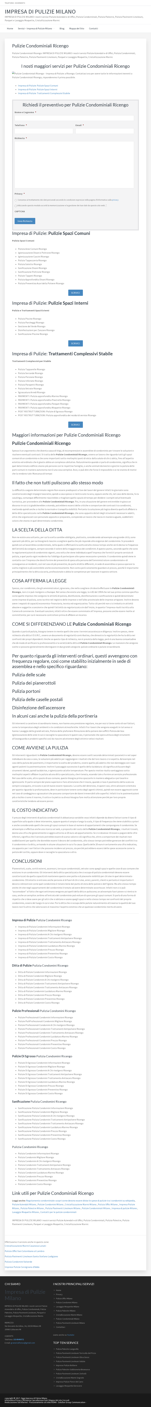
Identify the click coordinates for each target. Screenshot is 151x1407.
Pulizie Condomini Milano (51, 1204)
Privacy (20, 193)
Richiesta (21, 138)
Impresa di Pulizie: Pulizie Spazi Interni (37, 89)
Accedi (66, 1400)
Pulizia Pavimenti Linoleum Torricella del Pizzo (76, 1353)
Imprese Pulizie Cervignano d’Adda (22, 1266)
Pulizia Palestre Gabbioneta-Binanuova (73, 1369)
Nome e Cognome (25, 112)
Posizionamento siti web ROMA (43, 1402)
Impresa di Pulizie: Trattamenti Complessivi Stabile (44, 93)
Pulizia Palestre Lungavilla (67, 1349)
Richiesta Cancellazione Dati (35, 1400)
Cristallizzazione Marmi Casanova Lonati (25, 1245)
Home (58, 1290)
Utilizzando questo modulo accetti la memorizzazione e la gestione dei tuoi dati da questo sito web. (62, 205)
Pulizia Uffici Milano (108, 1204)
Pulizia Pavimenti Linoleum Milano (63, 1208)
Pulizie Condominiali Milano (96, 1208)
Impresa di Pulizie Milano (40, 11)
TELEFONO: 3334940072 (15, 3)
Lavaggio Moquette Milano (25, 1212)
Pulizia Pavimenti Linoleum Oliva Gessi (72, 1357)
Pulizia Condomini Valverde (18, 1261)
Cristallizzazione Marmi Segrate (70, 1377)
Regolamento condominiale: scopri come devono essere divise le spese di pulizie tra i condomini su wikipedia (80, 1200)
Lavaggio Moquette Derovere (69, 1385)
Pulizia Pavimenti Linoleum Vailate (70, 1361)
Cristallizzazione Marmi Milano (81, 1204)
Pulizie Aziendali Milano (24, 1204)
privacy (115, 199)
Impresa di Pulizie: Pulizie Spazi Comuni (38, 85)
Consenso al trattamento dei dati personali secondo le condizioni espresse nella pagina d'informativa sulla (68, 199)
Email (80, 125)
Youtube (70, 1335)
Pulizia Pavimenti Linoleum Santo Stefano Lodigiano (31, 1256)
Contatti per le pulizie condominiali (58, 1212)
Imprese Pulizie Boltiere (66, 1365)
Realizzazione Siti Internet (16, 1402)
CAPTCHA (20, 211)
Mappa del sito (55, 1400)
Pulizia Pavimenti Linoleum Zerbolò (71, 1373)
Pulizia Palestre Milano (32, 1208)
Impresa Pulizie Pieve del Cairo (69, 1381)
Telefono (21, 125)
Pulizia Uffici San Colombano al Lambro (24, 1251)
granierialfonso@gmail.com (23, 1342)
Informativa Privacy (13, 1400)
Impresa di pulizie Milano (124, 1208)
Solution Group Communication (71, 1402)
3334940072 (18, 1339)
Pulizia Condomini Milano (66, 1302)
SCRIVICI (75, 292)
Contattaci (60, 1327)
